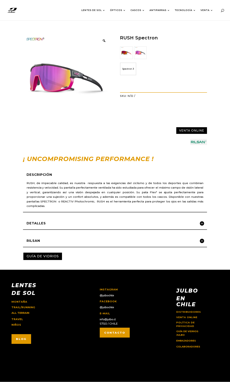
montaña (19, 301)
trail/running (23, 307)
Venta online (186, 317)
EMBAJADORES (186, 340)
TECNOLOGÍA (183, 10)
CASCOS (135, 10)
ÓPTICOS (116, 10)
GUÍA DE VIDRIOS (43, 256)
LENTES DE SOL (91, 10)
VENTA (205, 10)
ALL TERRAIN (20, 313)
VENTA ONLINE (191, 130)
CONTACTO (114, 332)
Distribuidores (188, 311)
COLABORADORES (188, 346)
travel (17, 319)
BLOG (21, 339)
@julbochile (107, 295)
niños (16, 324)
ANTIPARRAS (158, 10)
